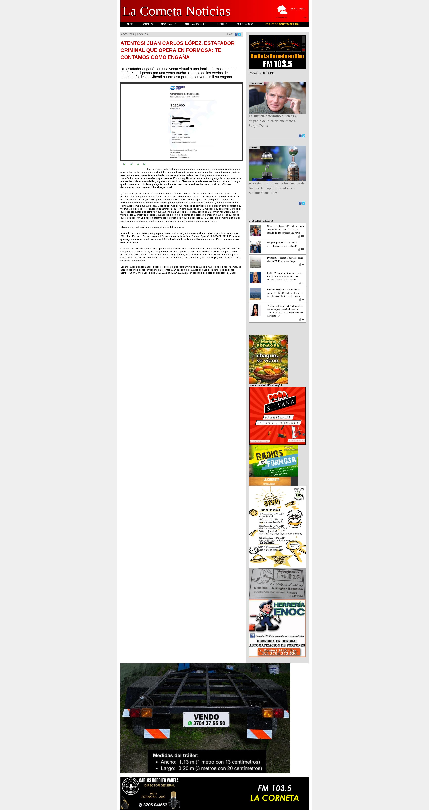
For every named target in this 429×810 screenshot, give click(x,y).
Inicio (130, 24)
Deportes (221, 24)
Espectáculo (244, 24)
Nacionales (168, 24)
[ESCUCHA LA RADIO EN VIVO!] (277, 51)
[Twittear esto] (239, 34)
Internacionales (195, 24)
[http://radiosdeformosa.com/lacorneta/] (273, 465)
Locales (147, 24)
